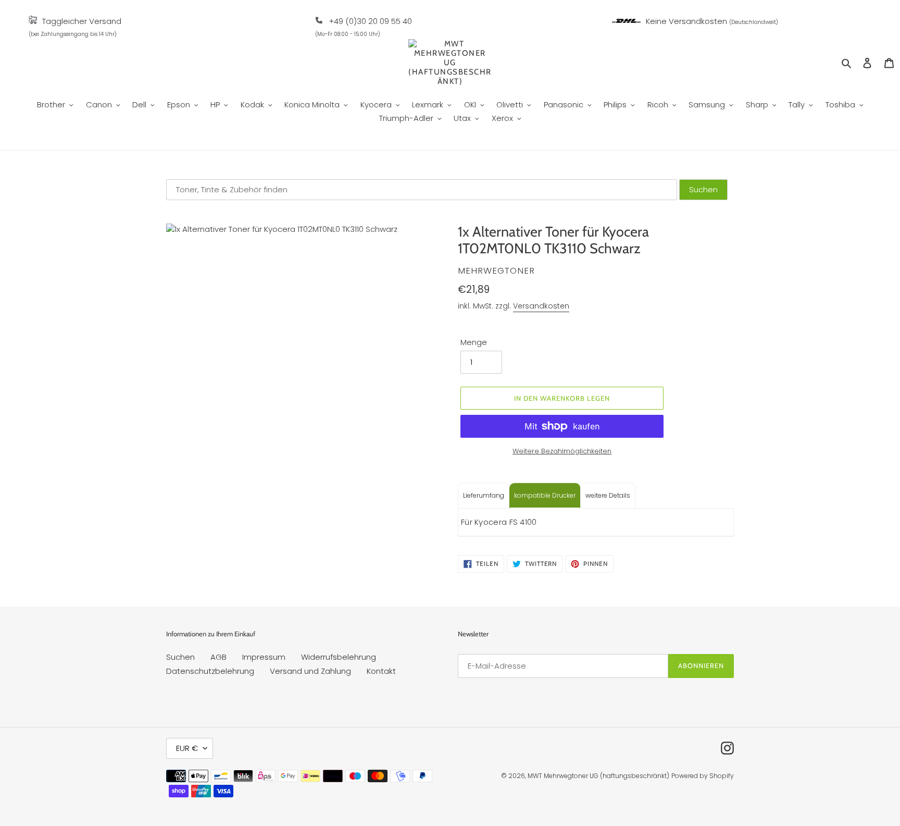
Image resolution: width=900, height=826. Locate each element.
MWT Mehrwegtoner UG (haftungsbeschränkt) (598, 775)
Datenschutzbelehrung (210, 670)
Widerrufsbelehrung (338, 656)
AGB (218, 656)
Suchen (180, 656)
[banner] (33, 21)
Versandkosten (541, 306)
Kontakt (381, 670)
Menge (473, 342)
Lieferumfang (483, 495)
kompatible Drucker (545, 495)
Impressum (263, 656)
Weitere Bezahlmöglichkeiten (561, 451)
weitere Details (607, 495)
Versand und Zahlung (310, 670)
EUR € (187, 748)
